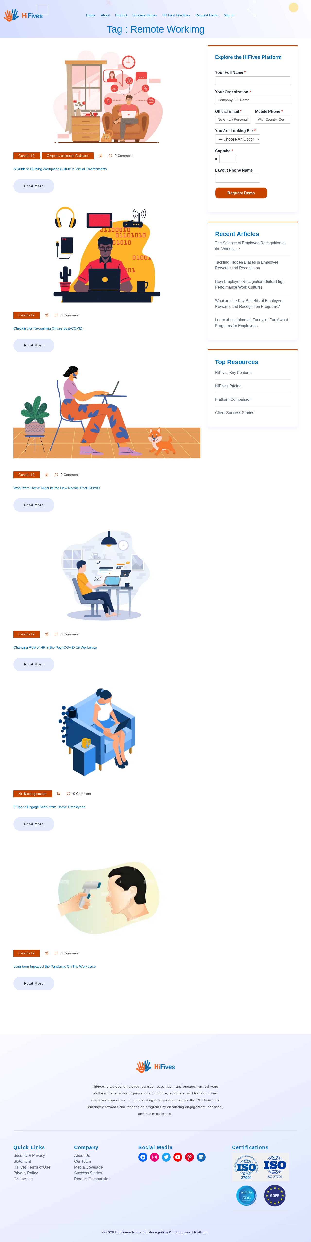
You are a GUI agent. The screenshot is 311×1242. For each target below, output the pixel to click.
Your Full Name (230, 73)
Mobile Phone (269, 111)
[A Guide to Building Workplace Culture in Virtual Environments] (106, 94)
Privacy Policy (25, 1173)
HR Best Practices (176, 15)
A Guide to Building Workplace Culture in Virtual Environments (60, 169)
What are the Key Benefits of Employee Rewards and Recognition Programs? (248, 304)
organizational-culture (68, 156)
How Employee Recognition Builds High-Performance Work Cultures (250, 284)
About (105, 15)
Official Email (228, 111)
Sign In (229, 15)
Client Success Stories (234, 413)
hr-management (32, 794)
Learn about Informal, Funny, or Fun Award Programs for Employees (251, 323)
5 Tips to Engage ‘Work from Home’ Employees (49, 807)
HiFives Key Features (233, 373)
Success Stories (144, 15)
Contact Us (23, 1179)
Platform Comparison (233, 399)
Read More (34, 186)
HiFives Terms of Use (31, 1167)
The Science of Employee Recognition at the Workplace (250, 246)
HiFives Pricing (228, 386)
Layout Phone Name (234, 170)
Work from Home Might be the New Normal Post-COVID (56, 488)
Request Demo (206, 15)
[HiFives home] (155, 1066)
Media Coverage (88, 1167)
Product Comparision (92, 1179)
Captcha (224, 151)
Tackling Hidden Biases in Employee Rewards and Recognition (246, 265)
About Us (82, 1155)
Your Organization (233, 92)
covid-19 (26, 156)
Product (121, 15)
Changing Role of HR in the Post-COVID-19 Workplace (55, 647)
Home (90, 15)
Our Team (82, 1161)
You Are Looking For (235, 131)
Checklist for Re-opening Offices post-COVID (47, 328)
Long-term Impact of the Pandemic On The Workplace (54, 966)
